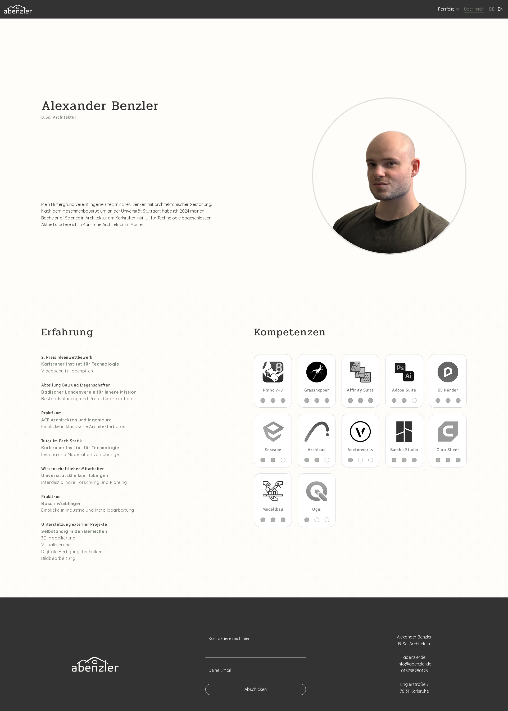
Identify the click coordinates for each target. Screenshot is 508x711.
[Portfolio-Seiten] (457, 9)
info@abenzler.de (414, 664)
